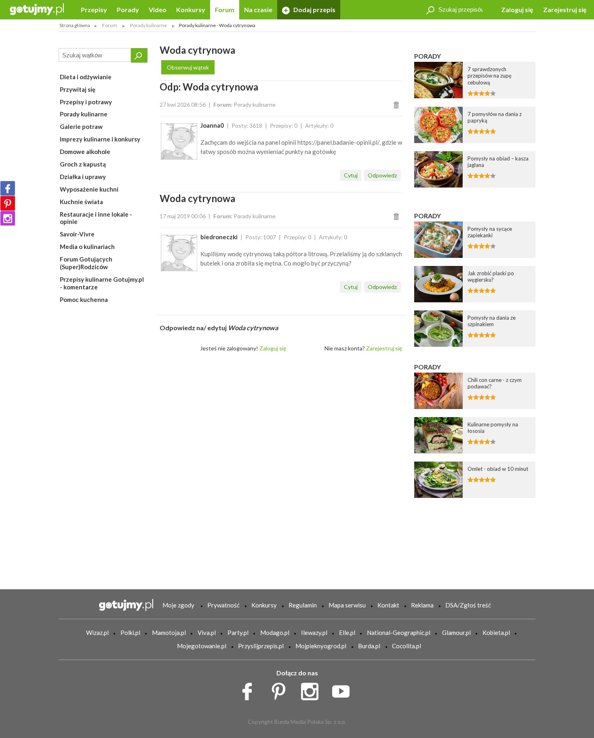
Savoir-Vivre (77, 234)
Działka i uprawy (83, 176)
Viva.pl (207, 632)
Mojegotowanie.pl (201, 645)
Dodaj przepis (313, 9)
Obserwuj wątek (188, 67)
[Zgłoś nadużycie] (397, 104)
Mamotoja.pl (169, 632)
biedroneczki (219, 236)
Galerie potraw (81, 126)
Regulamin (303, 605)
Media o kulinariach (87, 246)
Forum (224, 9)
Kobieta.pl (496, 632)
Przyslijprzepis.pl (261, 645)
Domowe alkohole (85, 151)
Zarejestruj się (565, 9)
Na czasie (258, 9)
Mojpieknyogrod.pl (320, 645)
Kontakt (388, 605)
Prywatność (223, 605)
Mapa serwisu (347, 605)
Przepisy (94, 9)
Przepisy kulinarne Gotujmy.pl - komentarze (102, 283)
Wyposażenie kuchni (89, 189)
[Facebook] (7, 188)
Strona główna (74, 25)
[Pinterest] (7, 203)
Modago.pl (274, 632)
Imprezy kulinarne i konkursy (100, 139)
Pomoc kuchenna (84, 299)
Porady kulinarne (83, 114)
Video (157, 9)
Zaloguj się (517, 9)
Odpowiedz (382, 175)
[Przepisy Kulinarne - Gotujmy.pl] (37, 9)
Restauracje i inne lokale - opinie (96, 218)
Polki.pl (130, 632)
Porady (128, 9)
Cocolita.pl (406, 645)
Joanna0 (212, 125)
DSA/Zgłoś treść (468, 605)
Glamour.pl (456, 632)
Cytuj (351, 175)
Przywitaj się (77, 89)
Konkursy (190, 9)
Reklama (422, 605)
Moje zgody (178, 605)
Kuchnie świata (81, 201)
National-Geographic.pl (398, 632)
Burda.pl (369, 645)
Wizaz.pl (97, 632)
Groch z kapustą (83, 164)
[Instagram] (7, 218)
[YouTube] (343, 689)
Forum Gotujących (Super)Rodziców (86, 262)
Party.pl (238, 632)
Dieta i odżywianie (86, 76)
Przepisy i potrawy (86, 101)
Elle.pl (347, 632)
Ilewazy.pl (314, 632)
